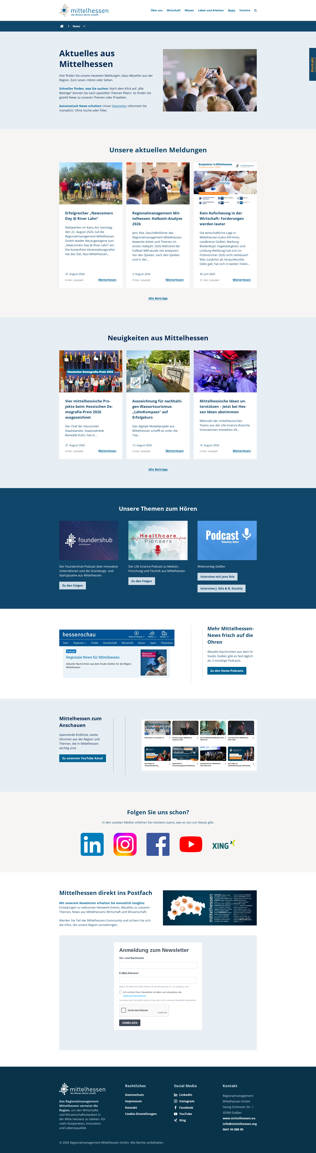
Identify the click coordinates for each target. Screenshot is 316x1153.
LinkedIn (185, 1095)
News (231, 10)
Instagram (187, 1101)
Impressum (133, 1101)
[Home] (62, 26)
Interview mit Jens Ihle (217, 577)
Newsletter (119, 106)
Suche (257, 9)
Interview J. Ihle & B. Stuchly (221, 588)
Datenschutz (134, 1095)
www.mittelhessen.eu (239, 1118)
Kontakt (131, 1107)
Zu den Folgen (72, 585)
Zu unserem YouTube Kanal (82, 758)
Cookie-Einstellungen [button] (141, 1114)
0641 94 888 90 (233, 1129)
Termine (244, 10)
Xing (182, 1120)
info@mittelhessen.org (240, 1124)
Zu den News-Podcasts (226, 671)
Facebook (186, 1107)
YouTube (185, 1114)
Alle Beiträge (158, 298)
